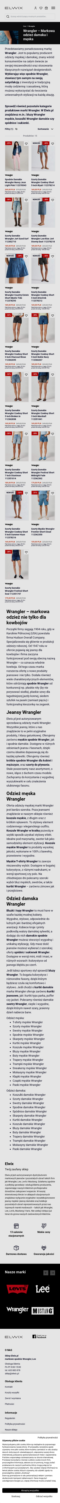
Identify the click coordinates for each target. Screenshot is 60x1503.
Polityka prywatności (48, 1437)
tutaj (54, 1481)
